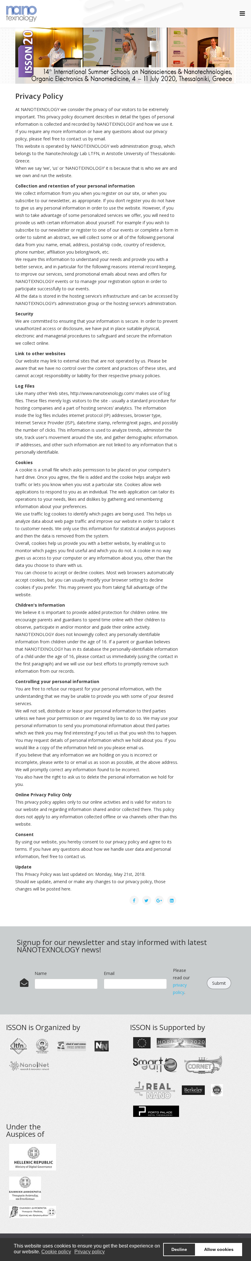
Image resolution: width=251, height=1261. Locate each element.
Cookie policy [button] (56, 1251)
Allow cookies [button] (219, 1249)
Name (41, 973)
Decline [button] (179, 1249)
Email (109, 973)
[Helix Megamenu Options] (242, 13)
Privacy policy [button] (89, 1251)
